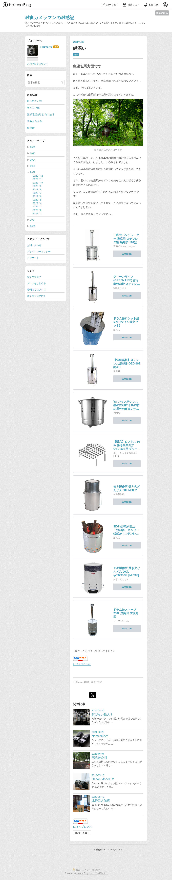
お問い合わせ (34, 245)
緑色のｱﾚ (99, 849)
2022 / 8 (37, 189)
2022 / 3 (37, 206)
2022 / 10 (38, 182)
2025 (32, 153)
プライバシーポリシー (39, 251)
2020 (32, 226)
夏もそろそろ (34, 121)
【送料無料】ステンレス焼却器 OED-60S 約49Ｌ (126, 363)
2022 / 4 (37, 203)
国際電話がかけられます (41, 114)
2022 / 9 (37, 186)
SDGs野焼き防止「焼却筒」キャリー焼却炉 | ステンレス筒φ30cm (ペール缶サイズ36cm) (126, 530)
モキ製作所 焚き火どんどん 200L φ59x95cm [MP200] (126, 571)
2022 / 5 (37, 199)
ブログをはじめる (36, 283)
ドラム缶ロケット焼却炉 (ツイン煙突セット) (126, 322)
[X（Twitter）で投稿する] (92, 695)
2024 (32, 159)
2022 (32, 172)
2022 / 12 (38, 175)
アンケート (33, 257)
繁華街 (31, 127)
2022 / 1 (37, 213)
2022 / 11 (38, 179)
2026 (32, 147)
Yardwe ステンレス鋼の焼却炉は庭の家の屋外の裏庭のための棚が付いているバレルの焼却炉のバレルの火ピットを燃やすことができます (126, 405)
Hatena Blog (82, 873)
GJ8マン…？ (115, 849)
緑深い (79, 48)
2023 (32, 166)
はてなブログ (34, 276)
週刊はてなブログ (36, 289)
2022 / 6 (37, 196)
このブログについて (37, 63)
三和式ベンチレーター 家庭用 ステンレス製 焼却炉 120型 (126, 238)
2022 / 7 (37, 192)
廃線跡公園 (99, 757)
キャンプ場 (33, 107)
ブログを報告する (99, 873)
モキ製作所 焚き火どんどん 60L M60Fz (126, 488)
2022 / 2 (37, 210)
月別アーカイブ (36, 141)
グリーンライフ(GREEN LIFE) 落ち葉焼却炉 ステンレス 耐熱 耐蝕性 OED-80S (126, 280)
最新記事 (32, 95)
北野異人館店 (101, 800)
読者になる (162, 12)
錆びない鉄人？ (102, 714)
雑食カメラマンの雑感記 (49, 17)
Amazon (127, 253)
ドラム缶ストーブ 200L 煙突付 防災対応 (125, 613)
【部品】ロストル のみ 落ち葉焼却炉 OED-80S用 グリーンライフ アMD (126, 445)
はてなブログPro (36, 295)
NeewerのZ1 (100, 736)
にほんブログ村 (82, 664)
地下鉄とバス (34, 101)
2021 (32, 219)
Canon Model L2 (103, 779)
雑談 (76, 54)
